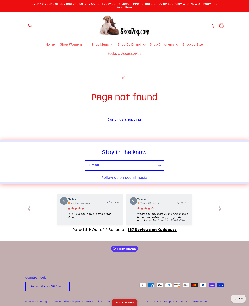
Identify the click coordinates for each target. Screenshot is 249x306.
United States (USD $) (45, 286)
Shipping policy (167, 302)
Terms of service (141, 302)
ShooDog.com (44, 302)
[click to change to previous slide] (28, 209)
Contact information (195, 302)
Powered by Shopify (67, 302)
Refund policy (94, 302)
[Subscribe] (159, 165)
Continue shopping (124, 119)
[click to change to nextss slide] (220, 209)
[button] (30, 25)
